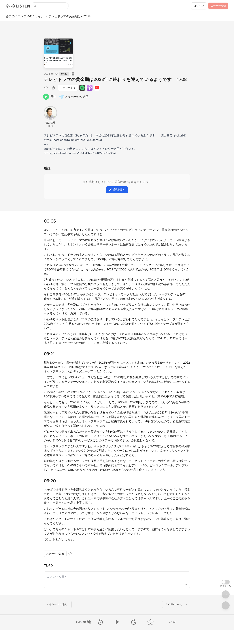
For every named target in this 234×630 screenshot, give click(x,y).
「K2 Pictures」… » (176, 604)
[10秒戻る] (100, 622)
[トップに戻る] (226, 594)
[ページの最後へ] (226, 605)
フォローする (68, 87)
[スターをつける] (46, 87)
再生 (53, 96)
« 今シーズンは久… (58, 604)
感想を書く (118, 189)
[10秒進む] (133, 622)
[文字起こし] (73, 74)
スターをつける (55, 553)
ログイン (199, 5)
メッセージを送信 (76, 96)
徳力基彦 (50, 122)
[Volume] (86, 622)
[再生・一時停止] (117, 622)
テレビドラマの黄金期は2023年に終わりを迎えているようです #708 (115, 79)
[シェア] (53, 88)
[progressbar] (117, 614)
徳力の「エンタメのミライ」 (25, 16)
